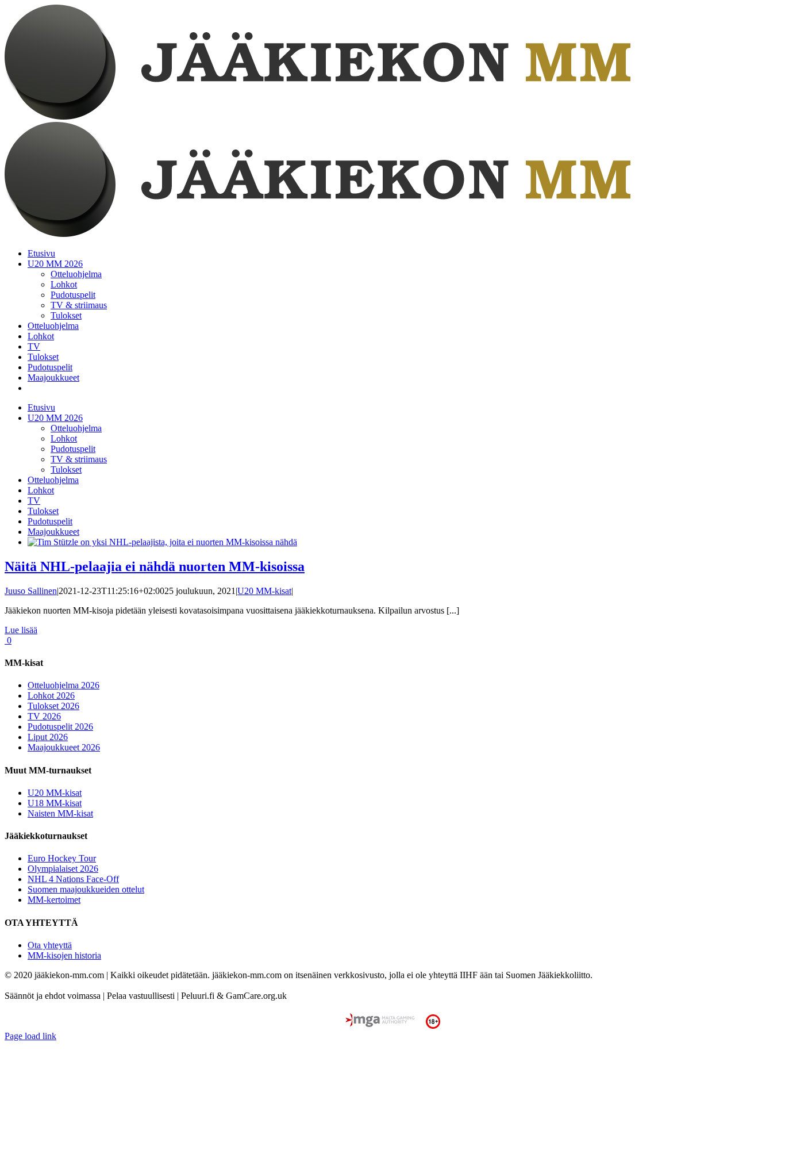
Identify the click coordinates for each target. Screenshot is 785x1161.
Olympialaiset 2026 (63, 868)
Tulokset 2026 (53, 706)
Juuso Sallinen (31, 591)
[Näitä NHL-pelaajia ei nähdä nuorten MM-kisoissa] (162, 542)
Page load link (30, 1036)
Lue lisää (21, 630)
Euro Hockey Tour (62, 858)
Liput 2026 (48, 737)
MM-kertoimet (54, 900)
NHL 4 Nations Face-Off (73, 879)
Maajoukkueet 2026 (64, 747)
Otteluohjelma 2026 (63, 685)
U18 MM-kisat (55, 803)
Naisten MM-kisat (60, 813)
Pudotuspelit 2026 (60, 726)
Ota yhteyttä (50, 945)
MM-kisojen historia (64, 955)
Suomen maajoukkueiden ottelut (86, 889)
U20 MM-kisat (264, 591)
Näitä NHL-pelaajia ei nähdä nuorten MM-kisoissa (155, 566)
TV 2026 (44, 716)
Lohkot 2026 (51, 695)
